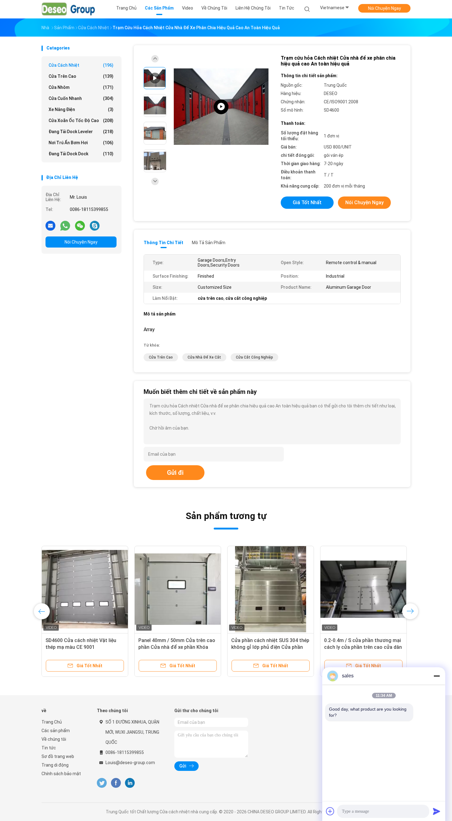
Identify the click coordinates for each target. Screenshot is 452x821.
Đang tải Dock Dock (81, 153)
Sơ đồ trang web (58, 756)
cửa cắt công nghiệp (254, 357)
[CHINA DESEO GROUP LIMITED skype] (95, 225)
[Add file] (330, 811)
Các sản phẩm (56, 730)
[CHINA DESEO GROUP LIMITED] (69, 9)
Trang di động (55, 765)
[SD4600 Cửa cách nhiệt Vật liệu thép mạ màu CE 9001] (85, 589)
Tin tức (49, 747)
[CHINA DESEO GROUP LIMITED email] (50, 225)
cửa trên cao (161, 357)
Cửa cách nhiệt (81, 65)
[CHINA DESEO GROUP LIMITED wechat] (80, 225)
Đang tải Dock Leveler (81, 131)
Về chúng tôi (54, 739)
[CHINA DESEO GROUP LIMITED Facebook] (116, 783)
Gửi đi (175, 472)
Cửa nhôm (81, 87)
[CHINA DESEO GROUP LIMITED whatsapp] (65, 225)
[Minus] (436, 676)
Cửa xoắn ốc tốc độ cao (81, 120)
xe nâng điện (81, 109)
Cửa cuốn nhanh (81, 98)
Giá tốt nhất (307, 202)
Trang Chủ (52, 722)
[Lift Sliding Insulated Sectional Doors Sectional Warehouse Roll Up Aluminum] (221, 107)
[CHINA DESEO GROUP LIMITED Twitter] (102, 783)
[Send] (437, 811)
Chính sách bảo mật (61, 773)
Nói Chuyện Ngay (384, 8)
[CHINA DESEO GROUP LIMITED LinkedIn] (130, 783)
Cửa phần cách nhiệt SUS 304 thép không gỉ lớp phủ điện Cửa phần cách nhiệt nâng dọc (270, 647)
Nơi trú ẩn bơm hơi (81, 142)
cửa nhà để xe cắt (204, 357)
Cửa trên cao (81, 76)
